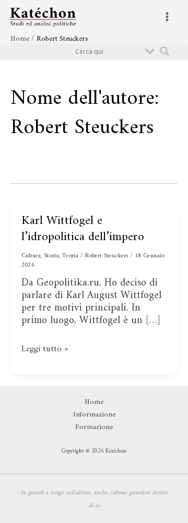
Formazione (94, 427)
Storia (51, 256)
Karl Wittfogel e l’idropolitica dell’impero (82, 229)
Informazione (94, 414)
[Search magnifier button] (164, 51)
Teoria (70, 256)
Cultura (31, 256)
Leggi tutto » (48, 349)
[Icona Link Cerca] (119, 70)
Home (94, 402)
